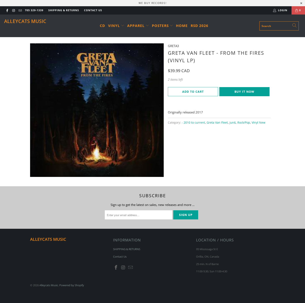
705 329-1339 (34, 10)
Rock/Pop (243, 122)
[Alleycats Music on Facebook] (7, 10)
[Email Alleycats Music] (20, 10)
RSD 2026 (199, 25)
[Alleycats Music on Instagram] (13, 10)
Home (182, 25)
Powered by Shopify (71, 285)
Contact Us (93, 10)
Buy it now (244, 92)
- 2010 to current (193, 122)
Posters (161, 25)
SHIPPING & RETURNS (63, 10)
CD (102, 25)
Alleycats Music (25, 21)
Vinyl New (258, 122)
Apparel (136, 25)
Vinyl (114, 25)
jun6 (232, 122)
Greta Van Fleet (217, 122)
